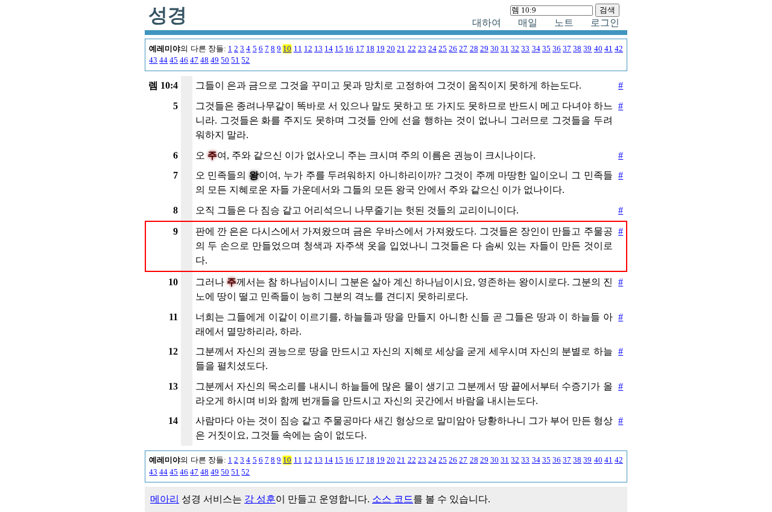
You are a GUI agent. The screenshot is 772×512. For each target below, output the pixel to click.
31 (505, 49)
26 (453, 49)
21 (401, 49)
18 (370, 49)
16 (349, 49)
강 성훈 (260, 499)
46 (184, 60)
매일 (527, 22)
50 (225, 60)
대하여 (486, 22)
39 (587, 49)
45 (173, 60)
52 (245, 60)
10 (287, 49)
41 (608, 49)
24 (432, 49)
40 (598, 49)
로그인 (604, 22)
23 (422, 49)
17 (360, 49)
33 (525, 49)
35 (546, 49)
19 (380, 49)
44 (163, 60)
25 (442, 49)
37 (567, 49)
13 (318, 49)
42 (619, 49)
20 (391, 49)
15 (339, 49)
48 (204, 60)
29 (484, 49)
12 (308, 49)
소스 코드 (392, 499)
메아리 (164, 499)
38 (577, 49)
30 (494, 49)
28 (474, 49)
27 (463, 49)
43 (153, 60)
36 (556, 49)
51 (235, 60)
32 (515, 49)
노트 (564, 22)
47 (194, 60)
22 (412, 49)
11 (298, 49)
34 (536, 49)
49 (214, 60)
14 (328, 49)
